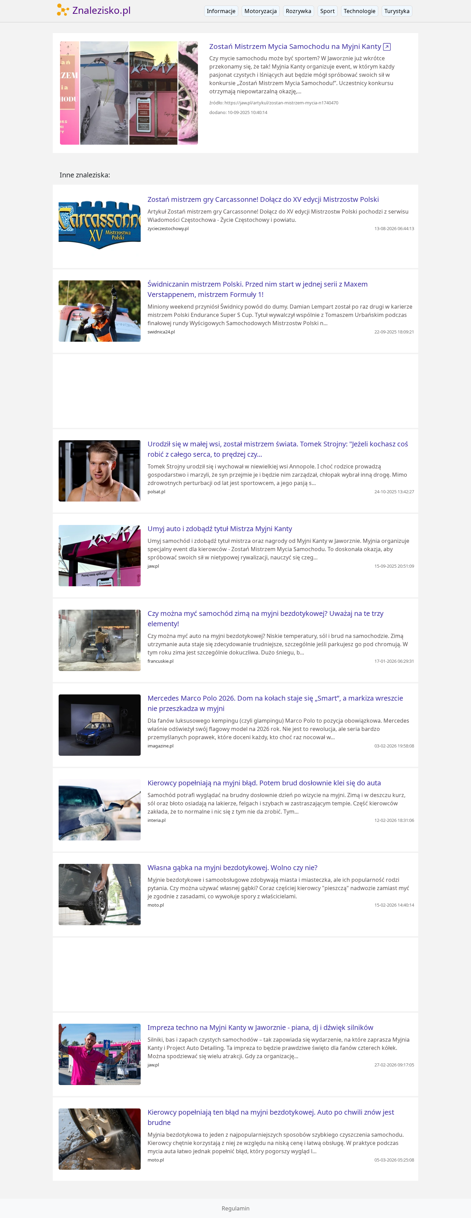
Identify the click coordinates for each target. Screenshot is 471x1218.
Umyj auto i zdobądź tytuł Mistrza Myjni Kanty (220, 528)
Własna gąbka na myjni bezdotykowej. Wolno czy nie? (233, 867)
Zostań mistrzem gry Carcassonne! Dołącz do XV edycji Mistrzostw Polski (263, 199)
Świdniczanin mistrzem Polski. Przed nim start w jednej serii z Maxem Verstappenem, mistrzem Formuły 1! (258, 289)
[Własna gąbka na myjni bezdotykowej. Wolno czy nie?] (100, 894)
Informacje (221, 11)
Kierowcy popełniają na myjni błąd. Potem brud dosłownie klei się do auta (264, 782)
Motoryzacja (260, 11)
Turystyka (397, 11)
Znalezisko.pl (100, 10)
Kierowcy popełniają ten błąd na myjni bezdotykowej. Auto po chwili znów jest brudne (271, 1117)
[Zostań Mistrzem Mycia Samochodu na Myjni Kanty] (129, 92)
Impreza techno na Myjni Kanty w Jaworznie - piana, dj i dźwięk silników (260, 1027)
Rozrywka (298, 11)
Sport (327, 11)
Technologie (359, 11)
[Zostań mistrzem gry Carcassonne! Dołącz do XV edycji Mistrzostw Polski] (100, 225)
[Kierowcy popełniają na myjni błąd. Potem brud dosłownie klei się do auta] (100, 809)
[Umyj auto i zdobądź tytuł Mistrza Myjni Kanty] (100, 555)
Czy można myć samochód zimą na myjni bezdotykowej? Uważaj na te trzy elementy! (265, 618)
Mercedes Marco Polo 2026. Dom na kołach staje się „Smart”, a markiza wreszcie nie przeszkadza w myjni (275, 703)
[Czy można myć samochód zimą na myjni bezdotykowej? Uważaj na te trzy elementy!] (100, 639)
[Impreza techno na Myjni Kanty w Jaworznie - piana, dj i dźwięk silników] (100, 1053)
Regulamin (236, 1208)
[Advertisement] (235, 391)
